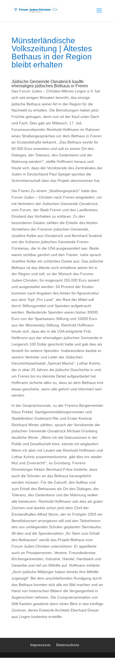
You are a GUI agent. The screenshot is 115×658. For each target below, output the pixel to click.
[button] (9, 648)
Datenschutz (67, 645)
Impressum (40, 645)
